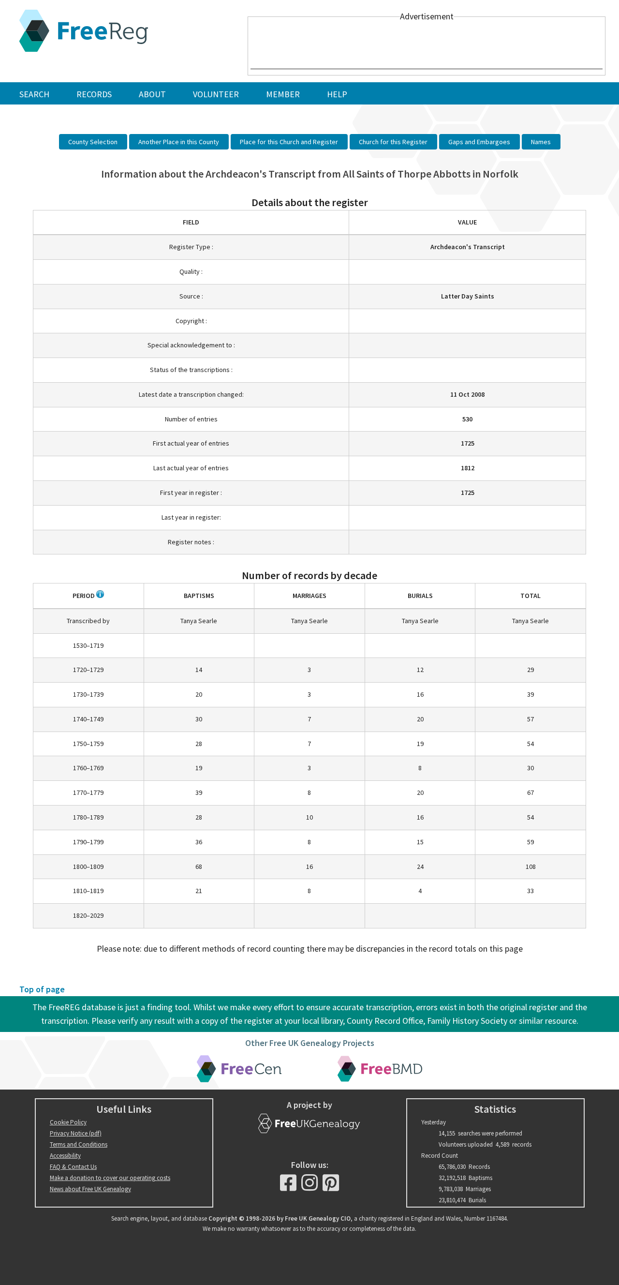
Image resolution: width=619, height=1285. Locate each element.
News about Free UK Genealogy (90, 1189)
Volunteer (216, 94)
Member (283, 94)
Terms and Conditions (78, 1144)
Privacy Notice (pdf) (76, 1133)
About (152, 94)
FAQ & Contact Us (73, 1167)
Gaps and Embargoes (479, 141)
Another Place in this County (178, 141)
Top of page (42, 989)
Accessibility (65, 1155)
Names (541, 141)
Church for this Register (393, 141)
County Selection (93, 141)
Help (337, 94)
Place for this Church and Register (289, 141)
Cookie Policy (68, 1122)
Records (94, 94)
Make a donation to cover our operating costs (110, 1178)
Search (34, 94)
